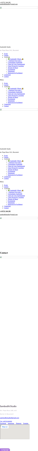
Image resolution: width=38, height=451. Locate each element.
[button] (19, 80)
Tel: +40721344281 (6, 421)
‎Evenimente (11, 69)
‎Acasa (6, 53)
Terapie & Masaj (13, 68)
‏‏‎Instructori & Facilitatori (15, 73)
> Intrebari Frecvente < (15, 61)
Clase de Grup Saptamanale (16, 64)
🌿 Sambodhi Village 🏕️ (15, 59)
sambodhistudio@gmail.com (9, 4)
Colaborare (7, 75)
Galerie (6, 55)
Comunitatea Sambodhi (15, 62)
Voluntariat (11, 71)
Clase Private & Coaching (16, 66)
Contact (6, 76)
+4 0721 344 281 (5, 2)
